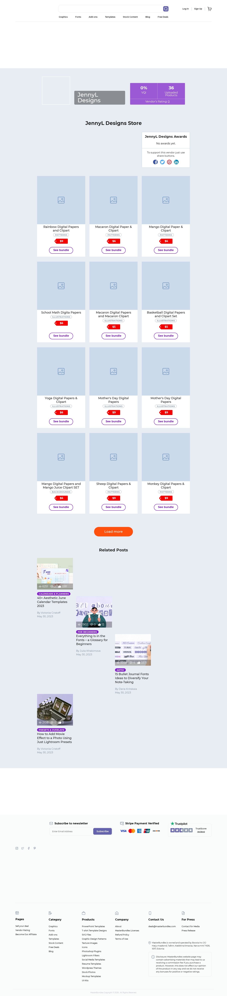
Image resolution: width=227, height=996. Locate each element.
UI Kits (85, 980)
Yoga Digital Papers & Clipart (61, 400)
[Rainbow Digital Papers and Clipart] (61, 200)
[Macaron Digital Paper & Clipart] (113, 200)
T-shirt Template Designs (94, 930)
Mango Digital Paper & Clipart (166, 228)
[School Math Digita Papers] (61, 286)
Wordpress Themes (91, 968)
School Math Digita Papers (61, 312)
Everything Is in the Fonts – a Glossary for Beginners (92, 640)
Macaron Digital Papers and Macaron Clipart (113, 314)
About (118, 926)
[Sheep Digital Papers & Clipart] (113, 457)
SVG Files (86, 934)
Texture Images (89, 943)
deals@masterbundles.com (162, 926)
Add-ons (93, 17)
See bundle (61, 250)
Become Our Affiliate (26, 934)
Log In (185, 8)
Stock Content (130, 17)
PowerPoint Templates (93, 926)
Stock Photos (88, 972)
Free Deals (163, 17)
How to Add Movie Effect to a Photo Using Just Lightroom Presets (54, 738)
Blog (147, 17)
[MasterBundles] (26, 9)
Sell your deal (22, 926)
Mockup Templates (91, 976)
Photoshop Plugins (91, 951)
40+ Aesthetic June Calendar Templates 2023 (52, 602)
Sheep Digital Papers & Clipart (113, 485)
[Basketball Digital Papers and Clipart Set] (166, 286)
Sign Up (198, 8)
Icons (84, 947)
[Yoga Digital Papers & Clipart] (61, 371)
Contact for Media (191, 926)
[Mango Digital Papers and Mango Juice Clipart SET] (61, 457)
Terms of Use (121, 939)
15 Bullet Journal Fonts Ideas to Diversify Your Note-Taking (132, 678)
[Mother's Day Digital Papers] (113, 371)
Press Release (188, 930)
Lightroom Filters (90, 955)
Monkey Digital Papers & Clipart (165, 485)
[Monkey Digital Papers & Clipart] (166, 457)
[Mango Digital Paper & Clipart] (166, 200)
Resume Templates (91, 964)
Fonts (78, 17)
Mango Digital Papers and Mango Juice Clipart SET (61, 485)
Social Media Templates (93, 959)
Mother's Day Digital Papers (113, 400)
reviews (201, 831)
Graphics (63, 17)
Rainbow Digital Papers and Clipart (61, 228)
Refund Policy (122, 934)
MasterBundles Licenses (127, 930)
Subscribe (103, 831)
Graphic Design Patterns (94, 939)
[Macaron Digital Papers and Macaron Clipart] (113, 286)
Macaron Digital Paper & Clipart (113, 228)
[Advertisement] (113, 45)
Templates (110, 17)
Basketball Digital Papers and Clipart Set (166, 314)
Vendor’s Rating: (157, 101)
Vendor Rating (22, 930)
